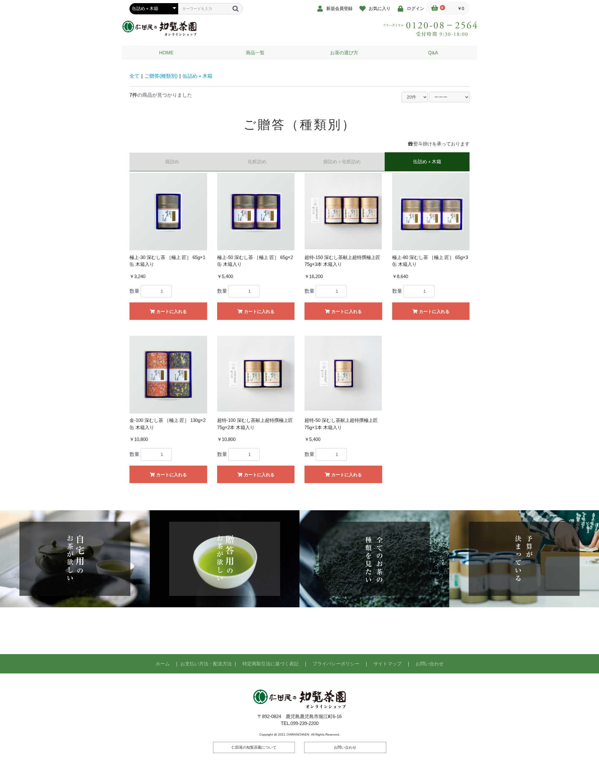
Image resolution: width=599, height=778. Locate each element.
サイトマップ (387, 663)
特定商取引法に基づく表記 (270, 663)
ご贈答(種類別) (161, 76)
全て (134, 76)
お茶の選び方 (344, 52)
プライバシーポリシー (336, 663)
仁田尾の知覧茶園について (253, 747)
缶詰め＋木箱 (197, 76)
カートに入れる (171, 311)
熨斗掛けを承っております (441, 143)
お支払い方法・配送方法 (206, 663)
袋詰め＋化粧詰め (342, 161)
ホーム (163, 663)
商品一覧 (255, 52)
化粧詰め (257, 161)
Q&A (433, 52)
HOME (166, 52)
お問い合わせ (430, 663)
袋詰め (172, 161)
